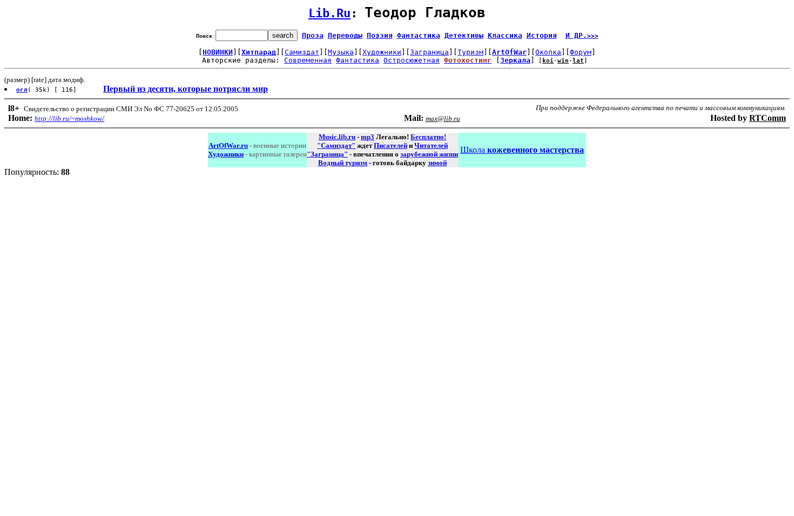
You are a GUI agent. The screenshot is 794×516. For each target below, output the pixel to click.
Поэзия (380, 35)
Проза (313, 35)
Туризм (470, 52)
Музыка (341, 52)
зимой (437, 163)
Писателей (390, 145)
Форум (580, 52)
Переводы (345, 35)
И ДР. (582, 35)
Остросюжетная (411, 60)
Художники (381, 52)
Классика (505, 35)
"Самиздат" (336, 145)
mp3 (367, 137)
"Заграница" (327, 154)
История (542, 35)
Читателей (431, 145)
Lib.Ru (329, 13)
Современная (308, 60)
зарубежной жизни (429, 154)
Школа (522, 149)
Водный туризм (342, 163)
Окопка (548, 52)
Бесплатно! (428, 137)
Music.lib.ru (337, 137)
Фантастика (418, 35)
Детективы (464, 35)
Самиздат (302, 52)
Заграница (429, 52)
